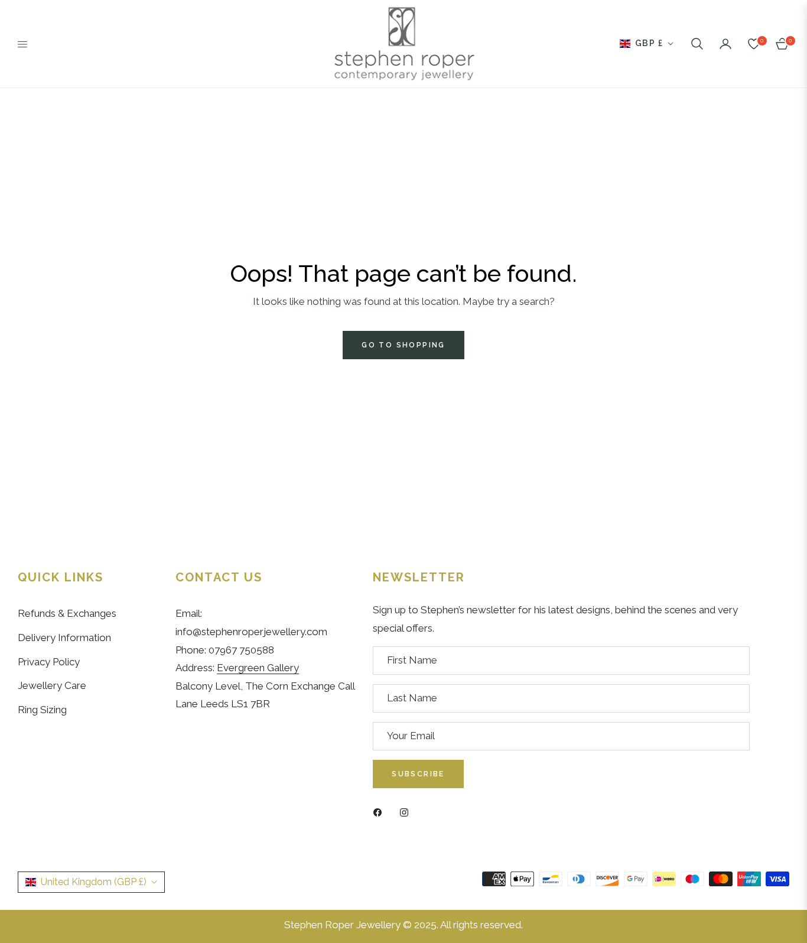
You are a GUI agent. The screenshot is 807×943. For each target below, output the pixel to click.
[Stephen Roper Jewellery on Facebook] (380, 811)
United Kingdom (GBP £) (94, 881)
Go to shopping (403, 345)
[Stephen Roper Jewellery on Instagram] (407, 811)
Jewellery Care (52, 685)
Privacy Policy (49, 662)
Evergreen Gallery (258, 668)
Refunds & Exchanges (67, 613)
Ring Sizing (42, 710)
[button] (697, 44)
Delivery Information (64, 637)
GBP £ (649, 43)
